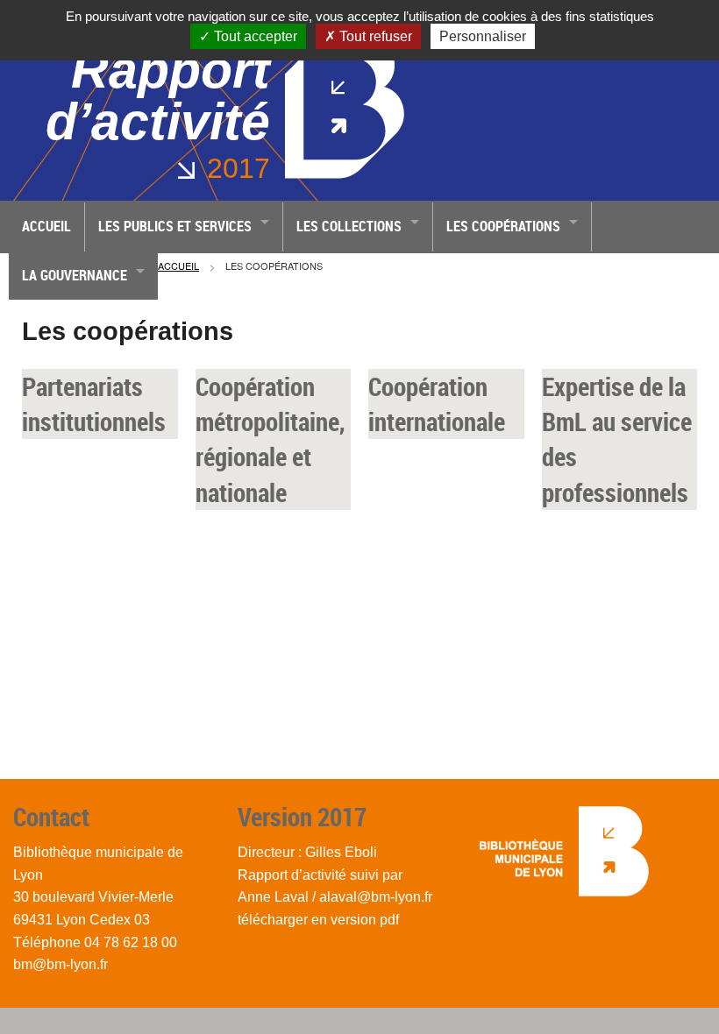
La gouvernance (74, 275)
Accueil (46, 226)
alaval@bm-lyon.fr (375, 896)
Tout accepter (253, 36)
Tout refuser (374, 36)
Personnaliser (482, 36)
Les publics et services (175, 226)
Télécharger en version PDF (318, 919)
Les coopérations (503, 226)
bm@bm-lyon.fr (60, 964)
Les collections (349, 226)
